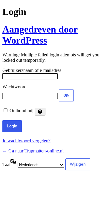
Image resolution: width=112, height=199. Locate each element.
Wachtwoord (14, 86)
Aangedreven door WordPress (40, 35)
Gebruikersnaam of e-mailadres (31, 70)
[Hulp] (40, 111)
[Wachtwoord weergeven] (66, 95)
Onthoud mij (21, 110)
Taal (6, 164)
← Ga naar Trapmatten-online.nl (33, 150)
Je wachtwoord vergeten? (26, 140)
